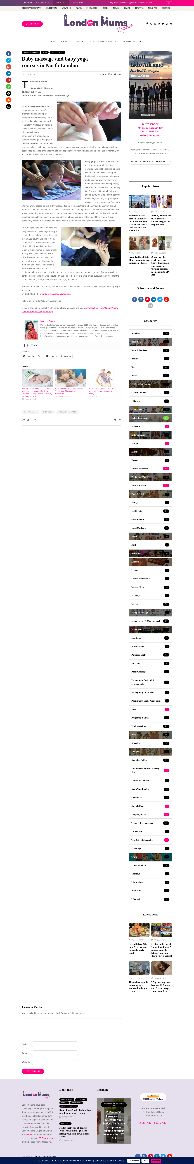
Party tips (76, 1103)
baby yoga (47, 412)
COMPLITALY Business (45, 1157)
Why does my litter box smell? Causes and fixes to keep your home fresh (161, 987)
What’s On (66, 8)
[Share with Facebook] (8, 53)
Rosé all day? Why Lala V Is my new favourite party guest (138, 948)
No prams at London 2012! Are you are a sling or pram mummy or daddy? (103, 391)
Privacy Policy (160, 1123)
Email (24, 1053)
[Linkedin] (28, 345)
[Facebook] (24, 345)
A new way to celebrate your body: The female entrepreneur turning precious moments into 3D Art (160, 266)
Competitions (51, 8)
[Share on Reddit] (8, 100)
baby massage (30, 412)
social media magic (67, 412)
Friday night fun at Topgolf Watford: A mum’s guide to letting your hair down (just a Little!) (161, 950)
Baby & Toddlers (31, 52)
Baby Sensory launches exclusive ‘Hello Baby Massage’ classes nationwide (69, 391)
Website (26, 1062)
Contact (81, 41)
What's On (65, 1123)
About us (66, 41)
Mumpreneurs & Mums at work (113, 1105)
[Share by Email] (8, 106)
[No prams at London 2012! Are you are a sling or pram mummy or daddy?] (104, 378)
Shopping (166, 8)
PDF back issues (47, 1138)
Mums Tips (152, 8)
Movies (116, 8)
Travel (79, 8)
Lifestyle (139, 8)
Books (105, 8)
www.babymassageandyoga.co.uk (56, 294)
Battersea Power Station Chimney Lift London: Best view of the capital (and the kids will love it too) (138, 223)
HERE (29, 1134)
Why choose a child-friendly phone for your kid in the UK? (94, 3)
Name (25, 1044)
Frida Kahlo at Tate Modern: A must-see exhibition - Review (139, 260)
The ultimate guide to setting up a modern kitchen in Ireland (138, 987)
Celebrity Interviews (31, 8)
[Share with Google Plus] (8, 67)
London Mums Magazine (103, 41)
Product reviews (68, 1106)
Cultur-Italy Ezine (133, 41)
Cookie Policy (145, 1123)
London (64, 1103)
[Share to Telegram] (8, 93)
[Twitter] (32, 345)
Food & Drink (92, 8)
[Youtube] (35, 345)
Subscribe (34, 24)
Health (127, 8)
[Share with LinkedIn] (8, 73)
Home (53, 41)
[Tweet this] (8, 60)
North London (57, 52)
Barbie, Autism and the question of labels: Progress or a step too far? (161, 220)
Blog (45, 52)
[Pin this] (8, 80)
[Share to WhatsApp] (8, 86)
